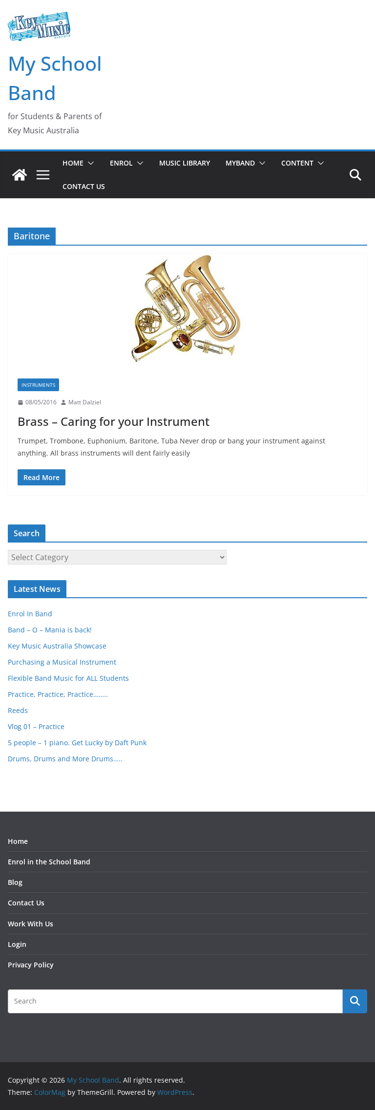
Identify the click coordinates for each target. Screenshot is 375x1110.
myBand (240, 163)
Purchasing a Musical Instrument (62, 662)
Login (17, 944)
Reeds (18, 710)
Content (297, 163)
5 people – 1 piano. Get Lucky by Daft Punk (77, 742)
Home (72, 163)
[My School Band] (19, 175)
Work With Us (30, 923)
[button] (88, 163)
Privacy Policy (31, 964)
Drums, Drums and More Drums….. (65, 758)
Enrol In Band (30, 613)
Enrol (121, 163)
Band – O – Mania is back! (50, 629)
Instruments (38, 384)
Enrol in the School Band (49, 861)
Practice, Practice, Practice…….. (58, 694)
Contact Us (83, 186)
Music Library (184, 163)
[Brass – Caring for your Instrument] (187, 311)
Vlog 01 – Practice (36, 726)
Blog (15, 882)
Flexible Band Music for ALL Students (68, 678)
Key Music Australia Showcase (57, 645)
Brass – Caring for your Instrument (113, 421)
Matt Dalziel (84, 402)
